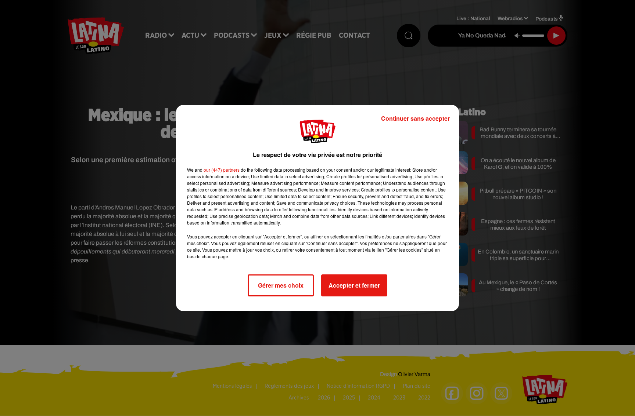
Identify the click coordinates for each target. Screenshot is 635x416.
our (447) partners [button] (222, 170)
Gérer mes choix (281, 285)
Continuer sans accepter (415, 118)
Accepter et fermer (354, 285)
